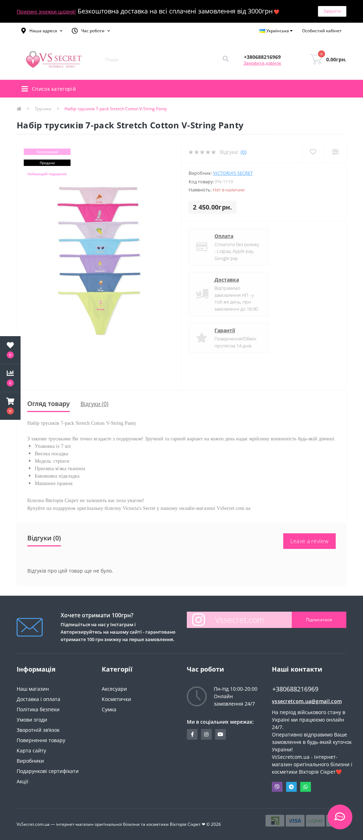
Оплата (223, 236)
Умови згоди (32, 719)
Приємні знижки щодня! (46, 11)
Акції (22, 781)
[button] (42, 31)
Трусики (43, 109)
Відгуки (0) (94, 404)
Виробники (30, 760)
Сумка (109, 709)
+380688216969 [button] (295, 689)
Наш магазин (33, 688)
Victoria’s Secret (233, 173)
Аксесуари (114, 688)
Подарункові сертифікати (48, 771)
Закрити (332, 11)
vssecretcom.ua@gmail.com (307, 701)
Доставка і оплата (38, 699)
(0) (243, 152)
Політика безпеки (38, 709)
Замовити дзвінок (262, 63)
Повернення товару (41, 740)
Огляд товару (48, 403)
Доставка (226, 279)
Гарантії (224, 330)
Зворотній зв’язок (38, 730)
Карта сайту (31, 750)
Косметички (116, 699)
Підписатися (319, 620)
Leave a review (309, 541)
